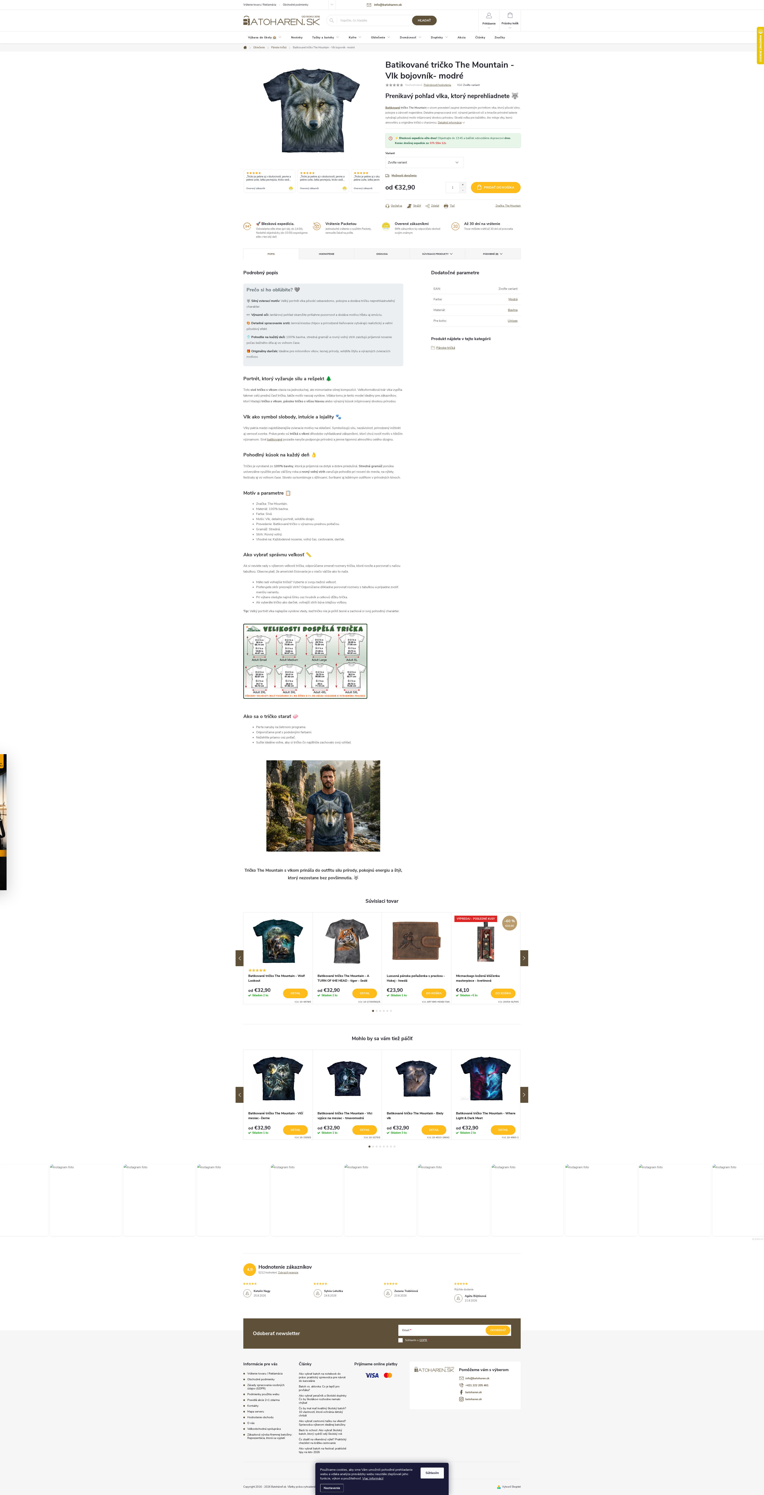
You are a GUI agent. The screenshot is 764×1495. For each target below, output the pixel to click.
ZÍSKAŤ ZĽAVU (412, 773)
